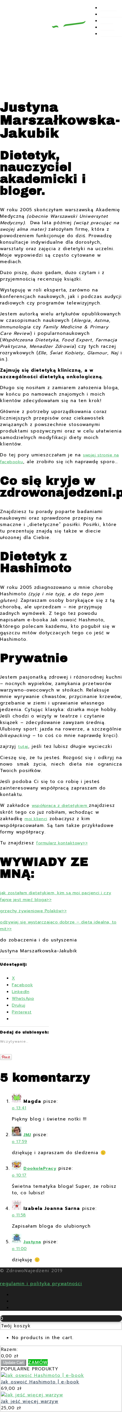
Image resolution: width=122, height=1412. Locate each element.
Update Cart (13, 1362)
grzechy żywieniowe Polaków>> (33, 911)
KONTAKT (111, 34)
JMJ (27, 1135)
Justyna (32, 1242)
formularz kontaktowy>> (62, 843)
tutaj (23, 746)
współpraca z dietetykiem (60, 805)
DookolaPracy (39, 1168)
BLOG (106, 21)
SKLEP (107, 27)
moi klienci (36, 819)
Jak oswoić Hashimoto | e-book (40, 1382)
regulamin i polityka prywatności (41, 1283)
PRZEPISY (111, 14)
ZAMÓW (38, 1362)
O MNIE (108, 8)
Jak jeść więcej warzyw (29, 1401)
